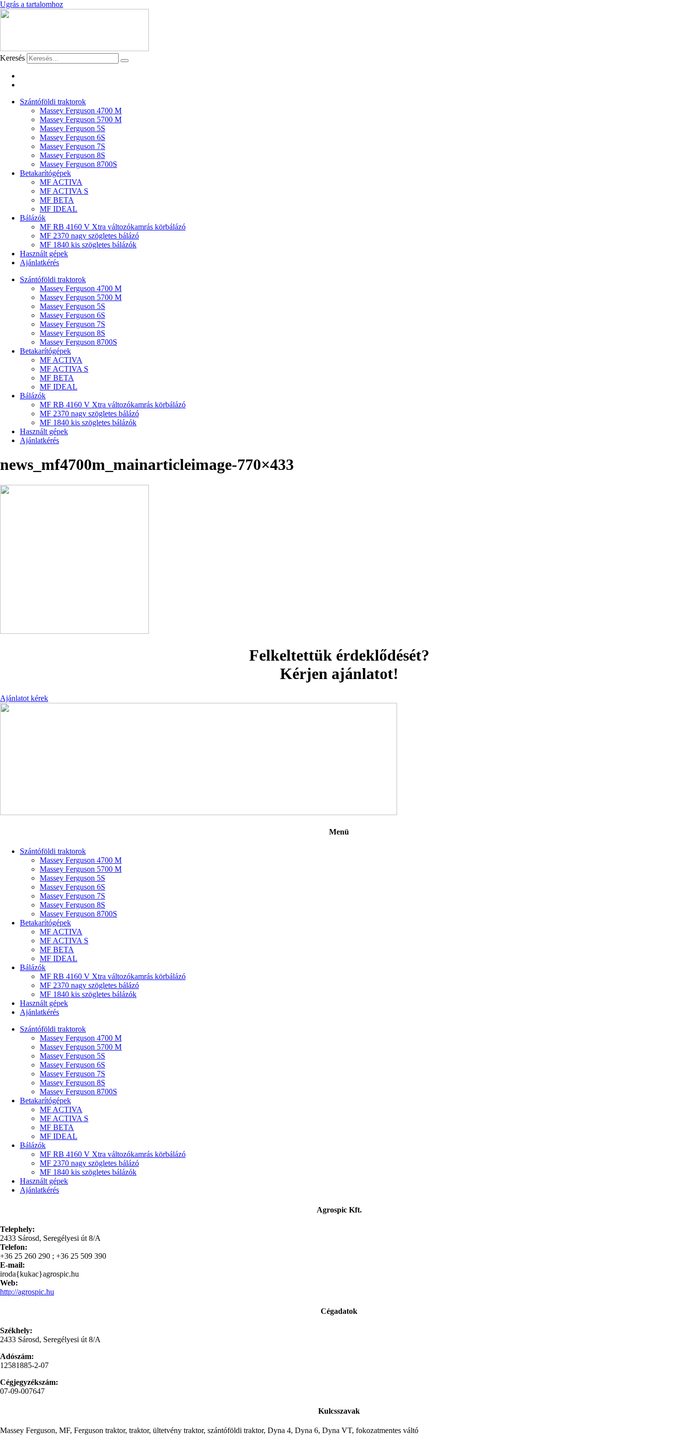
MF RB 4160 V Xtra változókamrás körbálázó (113, 227)
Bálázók (33, 218)
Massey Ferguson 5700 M (81, 119)
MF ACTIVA (61, 182)
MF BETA (57, 200)
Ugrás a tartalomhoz (31, 4)
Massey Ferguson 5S (72, 128)
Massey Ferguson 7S (72, 146)
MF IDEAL (58, 209)
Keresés (12, 58)
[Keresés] (125, 60)
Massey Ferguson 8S (72, 155)
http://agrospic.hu (27, 1292)
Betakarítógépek (45, 173)
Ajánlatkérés (39, 262)
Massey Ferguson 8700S (78, 164)
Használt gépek (44, 253)
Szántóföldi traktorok (53, 101)
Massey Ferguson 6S (72, 137)
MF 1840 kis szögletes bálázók (88, 244)
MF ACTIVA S (64, 191)
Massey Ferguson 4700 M (81, 110)
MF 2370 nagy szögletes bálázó (89, 235)
